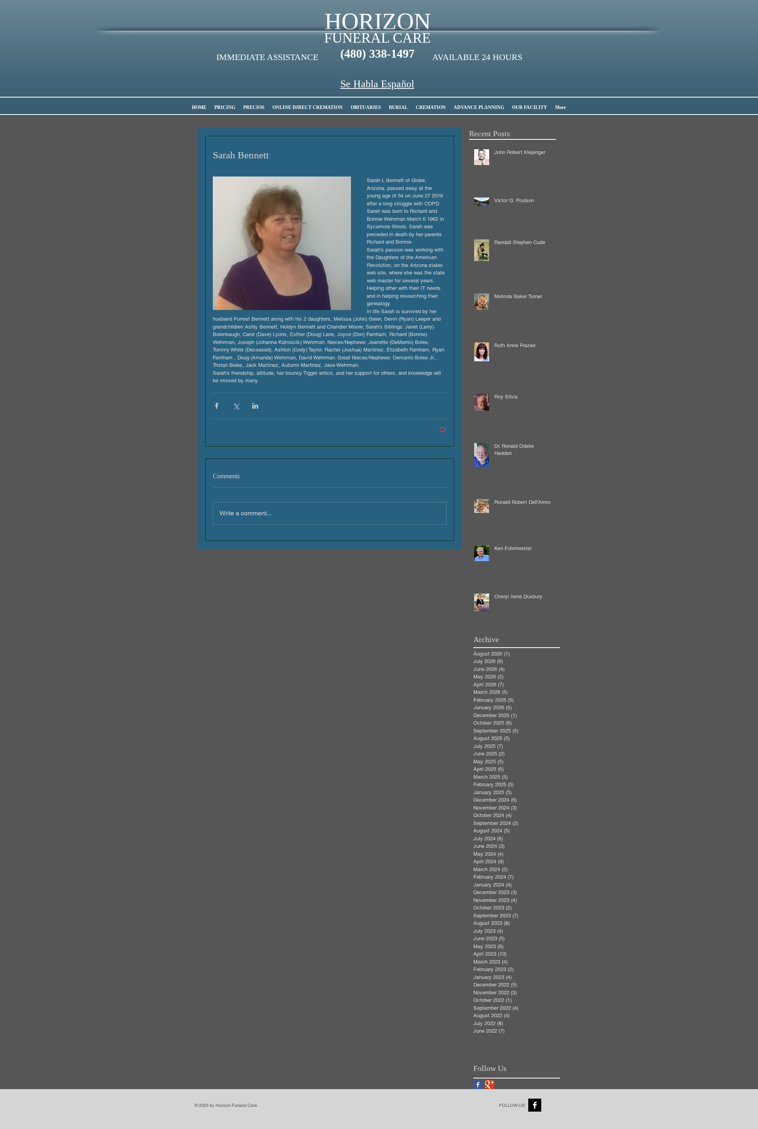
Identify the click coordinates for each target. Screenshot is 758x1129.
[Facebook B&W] (534, 1105)
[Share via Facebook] (216, 406)
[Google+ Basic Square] (489, 1084)
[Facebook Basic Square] (477, 1084)
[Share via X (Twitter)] (236, 406)
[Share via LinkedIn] (255, 406)
